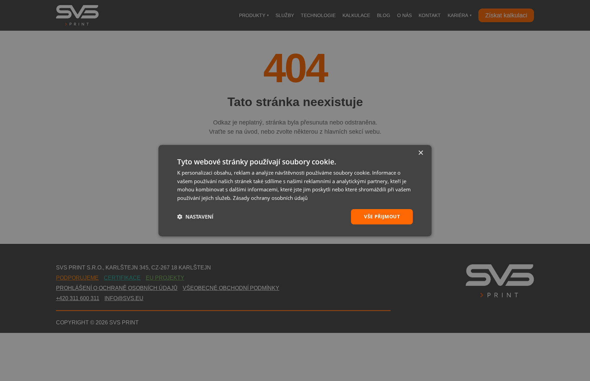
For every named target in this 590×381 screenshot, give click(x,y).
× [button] (420, 152)
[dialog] (295, 190)
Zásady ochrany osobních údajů (270, 197)
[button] (195, 216)
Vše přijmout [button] (382, 216)
